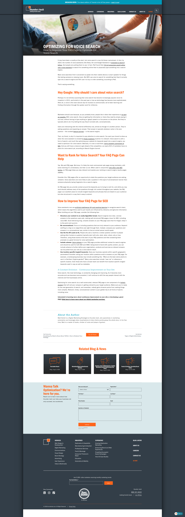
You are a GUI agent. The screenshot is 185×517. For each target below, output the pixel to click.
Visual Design (59, 453)
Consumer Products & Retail (81, 455)
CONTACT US (132, 11)
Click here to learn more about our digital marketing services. (83, 299)
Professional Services (81, 448)
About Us (136, 445)
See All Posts (92, 334)
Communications (60, 450)
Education (78, 458)
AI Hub (135, 460)
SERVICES (90, 11)
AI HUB (150, 11)
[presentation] (35, 9)
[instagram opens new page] (49, 493)
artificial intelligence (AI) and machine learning (91, 207)
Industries (78, 440)
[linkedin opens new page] (44, 493)
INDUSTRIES (110, 11)
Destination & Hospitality (82, 443)
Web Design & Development (59, 444)
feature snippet (78, 131)
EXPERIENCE (100, 11)
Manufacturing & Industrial (83, 446)
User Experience (60, 461)
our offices (138, 495)
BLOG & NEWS (122, 11)
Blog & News (137, 440)
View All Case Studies (101, 457)
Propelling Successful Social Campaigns (101, 453)
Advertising (58, 458)
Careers (136, 450)
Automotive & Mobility (81, 461)
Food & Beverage (80, 451)
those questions (89, 139)
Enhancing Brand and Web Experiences (103, 448)
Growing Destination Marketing (101, 444)
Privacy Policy (72, 506)
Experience (99, 440)
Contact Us (137, 455)
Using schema (77, 242)
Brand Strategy (59, 456)
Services (58, 440)
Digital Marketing (60, 448)
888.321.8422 (136, 492)
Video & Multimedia (61, 464)
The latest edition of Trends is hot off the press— (92, 2)
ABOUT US (142, 11)
